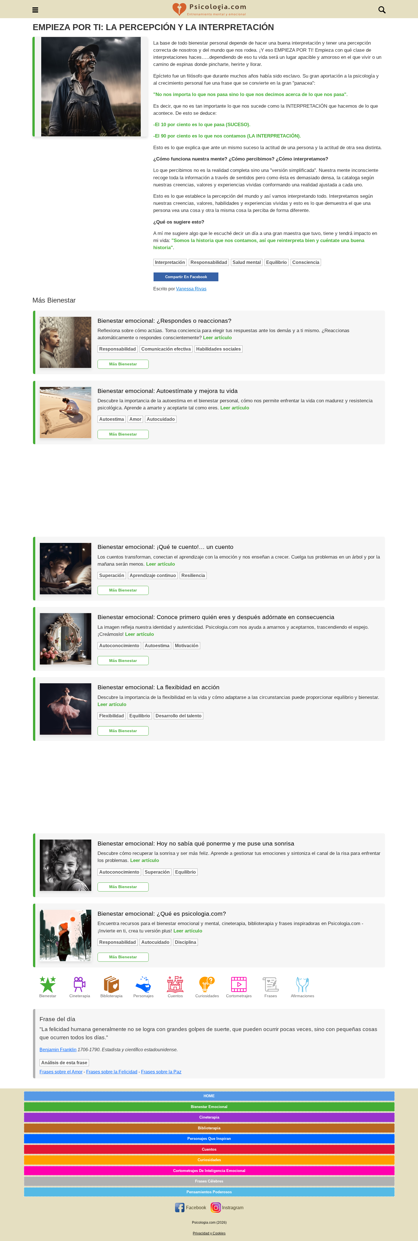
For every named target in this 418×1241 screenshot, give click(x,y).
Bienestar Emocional (209, 1107)
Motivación (186, 645)
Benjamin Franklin (58, 1049)
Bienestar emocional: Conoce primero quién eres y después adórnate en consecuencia (216, 617)
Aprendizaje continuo (153, 575)
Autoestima (111, 419)
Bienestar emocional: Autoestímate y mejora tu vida (168, 391)
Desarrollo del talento (179, 715)
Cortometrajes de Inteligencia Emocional (209, 1171)
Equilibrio (276, 262)
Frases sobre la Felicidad (111, 1071)
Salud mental (247, 262)
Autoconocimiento (119, 645)
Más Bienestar (123, 364)
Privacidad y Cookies (209, 1233)
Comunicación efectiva (166, 349)
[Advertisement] (209, 490)
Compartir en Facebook (186, 277)
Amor (135, 419)
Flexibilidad (111, 715)
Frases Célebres (209, 1181)
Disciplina (185, 942)
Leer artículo (217, 337)
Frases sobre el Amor (61, 1071)
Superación (111, 575)
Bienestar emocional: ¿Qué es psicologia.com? (162, 913)
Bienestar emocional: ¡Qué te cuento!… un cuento (165, 547)
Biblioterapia (209, 1128)
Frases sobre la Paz (161, 1071)
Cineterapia (209, 1117)
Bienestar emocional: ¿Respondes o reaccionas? (164, 320)
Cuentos (209, 1149)
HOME (209, 1096)
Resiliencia (193, 575)
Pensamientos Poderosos (209, 1192)
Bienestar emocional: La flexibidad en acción (159, 687)
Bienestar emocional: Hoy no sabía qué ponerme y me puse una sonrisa (196, 843)
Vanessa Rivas (191, 288)
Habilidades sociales (218, 349)
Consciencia (305, 262)
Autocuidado (161, 419)
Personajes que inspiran (209, 1138)
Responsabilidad (209, 262)
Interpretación (170, 262)
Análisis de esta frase (64, 1062)
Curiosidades (209, 1160)
